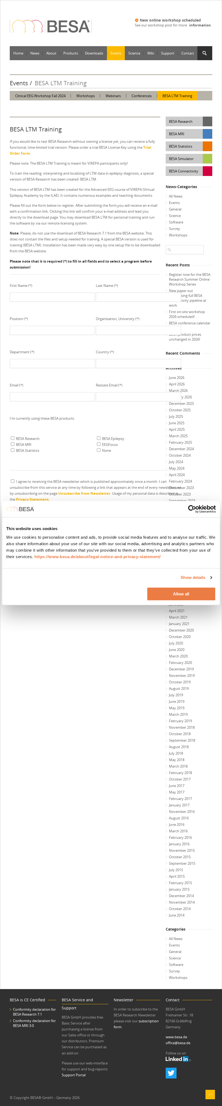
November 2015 (182, 850)
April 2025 (177, 429)
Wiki (150, 53)
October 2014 (180, 908)
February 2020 (180, 662)
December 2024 (181, 448)
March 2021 (178, 617)
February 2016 (180, 837)
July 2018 (176, 753)
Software (176, 222)
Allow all (181, 594)
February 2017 (180, 798)
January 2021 (179, 623)
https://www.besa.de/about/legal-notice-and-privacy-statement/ (97, 556)
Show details (193, 577)
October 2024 (180, 455)
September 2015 (182, 863)
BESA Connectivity (183, 171)
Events (115, 53)
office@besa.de (178, 1042)
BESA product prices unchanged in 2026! (185, 337)
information (200, 25)
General (175, 209)
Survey (174, 228)
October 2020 (180, 636)
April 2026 (177, 384)
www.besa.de (176, 1036)
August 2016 (179, 818)
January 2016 (179, 844)
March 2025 (178, 435)
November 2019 (182, 675)
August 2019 (179, 688)
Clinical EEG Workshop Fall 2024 (40, 95)
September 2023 (182, 500)
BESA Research (180, 121)
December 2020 (181, 630)
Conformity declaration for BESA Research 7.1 (34, 1012)
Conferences (142, 95)
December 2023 (181, 487)
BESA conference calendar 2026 (189, 325)
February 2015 (180, 882)
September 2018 (182, 740)
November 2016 (182, 811)
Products (70, 53)
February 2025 (180, 442)
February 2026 (180, 397)
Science (134, 53)
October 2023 (180, 494)
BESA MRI (176, 133)
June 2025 (176, 422)
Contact (187, 53)
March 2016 (178, 831)
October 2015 (180, 856)
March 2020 (178, 656)
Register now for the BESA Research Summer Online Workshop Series (189, 279)
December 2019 (181, 669)
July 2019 (176, 695)
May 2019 (176, 707)
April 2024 (177, 474)
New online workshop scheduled (170, 20)
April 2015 (177, 876)
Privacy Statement (32, 499)
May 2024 (176, 468)
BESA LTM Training (177, 95)
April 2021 (177, 610)
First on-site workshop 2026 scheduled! (187, 314)
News (34, 53)
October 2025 (180, 410)
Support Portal (74, 1075)
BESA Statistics (180, 146)
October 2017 (180, 779)
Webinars (113, 95)
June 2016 (176, 824)
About (51, 53)
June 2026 (176, 377)
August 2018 (179, 746)
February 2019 (180, 720)
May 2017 (176, 792)
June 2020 (176, 649)
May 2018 (176, 759)
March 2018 (178, 766)
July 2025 (176, 416)
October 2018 (180, 733)
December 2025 (181, 403)
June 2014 (176, 915)
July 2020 (176, 643)
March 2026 (178, 390)
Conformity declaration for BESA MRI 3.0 (34, 1023)
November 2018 (182, 727)
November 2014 (182, 902)
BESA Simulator (181, 158)
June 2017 (176, 785)
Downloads (94, 53)
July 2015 (176, 869)
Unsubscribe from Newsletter (84, 493)
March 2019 (178, 714)
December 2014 (181, 895)
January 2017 (179, 805)
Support (167, 53)
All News (175, 196)
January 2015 (179, 889)
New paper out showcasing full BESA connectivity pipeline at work (187, 298)
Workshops (85, 95)
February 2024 (180, 481)
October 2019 (180, 682)
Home (18, 53)
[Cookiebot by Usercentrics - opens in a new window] (192, 509)
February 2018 (180, 772)
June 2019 (176, 701)
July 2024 (176, 461)
